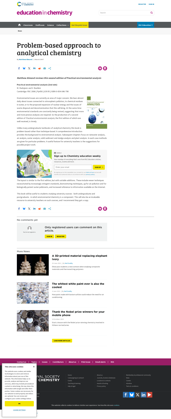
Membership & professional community (138, 375)
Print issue (85, 362)
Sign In (151, 4)
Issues (44, 362)
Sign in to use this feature (96, 64)
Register (142, 4)
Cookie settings (19, 410)
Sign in (49, 236)
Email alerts (100, 362)
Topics (34, 362)
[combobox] (126, 12)
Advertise (129, 383)
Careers (128, 381)
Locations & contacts (103, 381)
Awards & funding (102, 383)
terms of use (90, 172)
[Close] (33, 366)
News (20, 31)
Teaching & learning (74, 383)
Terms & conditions (132, 386)
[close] (107, 64)
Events (70, 381)
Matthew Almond (25, 59)
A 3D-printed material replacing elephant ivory (79, 257)
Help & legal (71, 386)
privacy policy (90, 174)
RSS (112, 362)
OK (19, 404)
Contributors (58, 362)
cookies (116, 405)
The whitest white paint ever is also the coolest (78, 285)
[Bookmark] (105, 68)
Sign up (98, 167)
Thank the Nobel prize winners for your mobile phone (78, 313)
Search (151, 13)
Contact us (21, 362)
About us (72, 362)
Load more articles (62, 341)
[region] (19, 390)
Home (70, 375)
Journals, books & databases (106, 378)
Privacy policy (101, 386)
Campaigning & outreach (76, 378)
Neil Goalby (69, 263)
